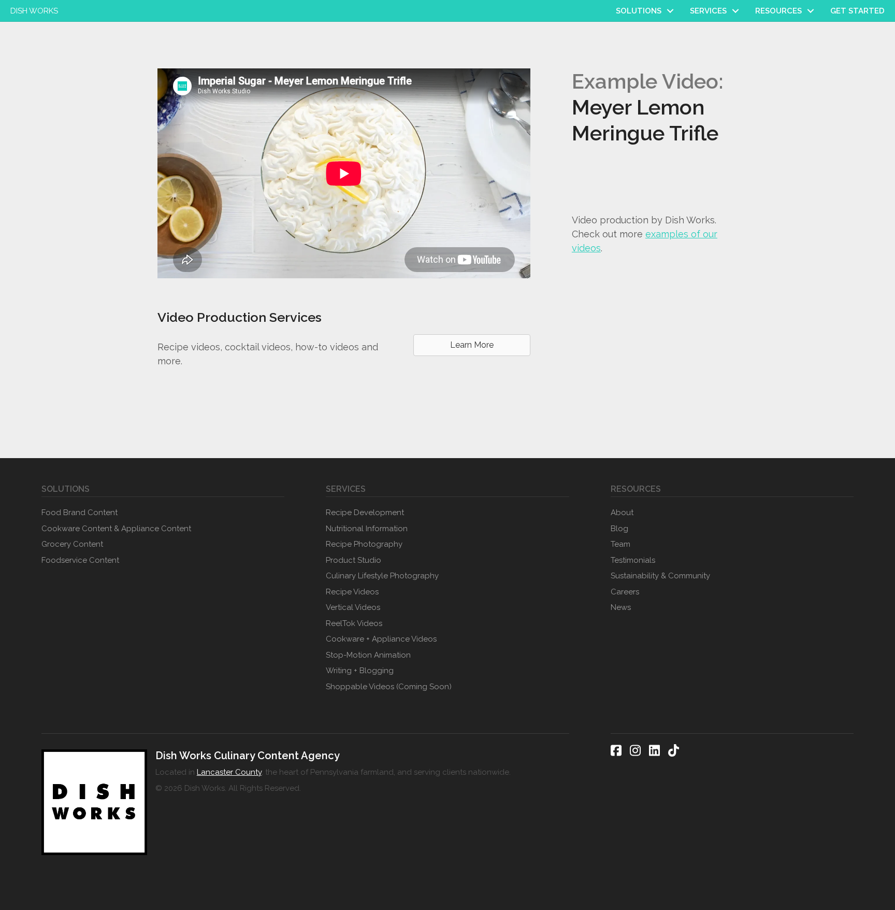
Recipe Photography (364, 544)
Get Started (857, 11)
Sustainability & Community (660, 575)
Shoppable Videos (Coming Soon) (389, 686)
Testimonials (633, 560)
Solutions (638, 11)
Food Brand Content (79, 512)
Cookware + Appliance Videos (381, 639)
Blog (619, 528)
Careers (625, 591)
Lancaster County (229, 772)
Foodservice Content (80, 560)
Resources (778, 11)
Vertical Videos (353, 607)
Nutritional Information (367, 528)
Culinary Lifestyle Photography (382, 575)
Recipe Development (365, 512)
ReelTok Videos (354, 623)
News (621, 607)
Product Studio (353, 560)
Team (620, 544)
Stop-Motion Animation (368, 655)
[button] (670, 11)
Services (708, 11)
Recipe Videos (352, 591)
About (622, 512)
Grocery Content (72, 544)
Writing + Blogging (360, 670)
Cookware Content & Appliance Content (116, 528)
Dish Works (34, 11)
